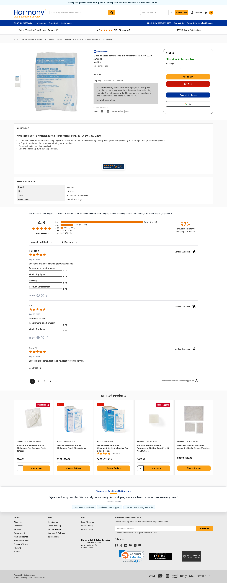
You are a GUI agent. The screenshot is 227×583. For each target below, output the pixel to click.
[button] (131, 556)
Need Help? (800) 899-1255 (159, 23)
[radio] (113, 222)
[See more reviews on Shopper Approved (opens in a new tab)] (46, 296)
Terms (25, 544)
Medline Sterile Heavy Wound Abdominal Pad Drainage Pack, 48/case (31, 448)
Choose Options (73, 468)
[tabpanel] (33, 437)
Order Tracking (54, 525)
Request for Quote (188, 95)
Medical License (21, 537)
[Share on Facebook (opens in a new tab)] (38, 296)
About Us (18, 522)
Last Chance (66, 23)
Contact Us (179, 23)
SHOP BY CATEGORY (23, 23)
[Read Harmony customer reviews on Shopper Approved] (113, 166)
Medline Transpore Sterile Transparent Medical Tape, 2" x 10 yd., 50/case (153, 448)
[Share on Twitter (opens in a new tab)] (42, 296)
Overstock (53, 23)
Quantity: (170, 64)
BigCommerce (29, 575)
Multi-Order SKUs (21, 540)
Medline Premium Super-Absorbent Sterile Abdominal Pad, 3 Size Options (113, 448)
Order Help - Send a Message (200, 23)
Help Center (53, 522)
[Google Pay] (188, 104)
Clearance (41, 23)
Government (19, 533)
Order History (87, 525)
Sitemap (17, 551)
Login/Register (87, 522)
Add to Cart (181, 12)
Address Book (87, 529)
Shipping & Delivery (56, 533)
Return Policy (53, 537)
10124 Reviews (44, 233)
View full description (106, 100)
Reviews (17, 548)
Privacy (17, 544)
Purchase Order (54, 529)
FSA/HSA (17, 529)
